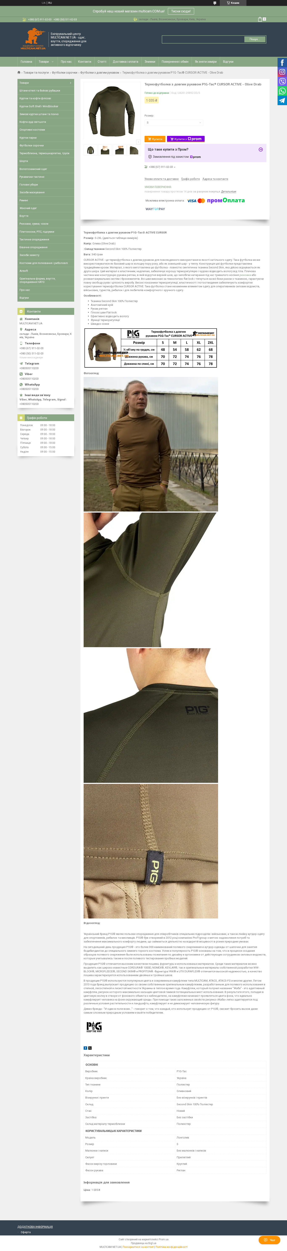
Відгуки (228, 61)
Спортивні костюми (32, 129)
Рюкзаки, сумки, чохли (34, 223)
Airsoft (24, 270)
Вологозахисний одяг (33, 169)
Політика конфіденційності (171, 1247)
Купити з (181, 139)
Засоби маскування (32, 192)
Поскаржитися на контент (138, 1247)
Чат (272, 1240)
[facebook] (85, 1048)
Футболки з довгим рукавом (99, 72)
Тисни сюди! (181, 11)
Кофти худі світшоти (33, 121)
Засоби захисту (29, 255)
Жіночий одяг (28, 208)
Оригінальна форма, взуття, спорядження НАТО (37, 280)
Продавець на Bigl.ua (143, 1243)
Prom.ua (164, 1239)
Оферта (26, 1232)
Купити (157, 139)
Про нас (66, 61)
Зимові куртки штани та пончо (39, 114)
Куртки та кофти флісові (35, 98)
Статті (102, 61)
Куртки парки (28, 137)
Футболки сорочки (64, 72)
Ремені (24, 200)
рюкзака (245, 275)
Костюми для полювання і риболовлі (44, 263)
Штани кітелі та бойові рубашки (40, 90)
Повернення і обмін (175, 61)
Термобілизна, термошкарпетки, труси (44, 153)
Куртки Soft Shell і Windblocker (39, 106)
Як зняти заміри (206, 61)
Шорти (24, 161)
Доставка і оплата (125, 61)
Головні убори (29, 184)
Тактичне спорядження (34, 239)
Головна (26, 61)
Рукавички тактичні (32, 176)
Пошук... (255, 39)
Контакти (84, 61)
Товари (44, 61)
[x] (90, 1048)
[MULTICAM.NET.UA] (33, 39)
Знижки (150, 61)
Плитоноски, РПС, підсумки (37, 231)
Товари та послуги (36, 72)
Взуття (24, 215)
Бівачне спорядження (33, 247)
